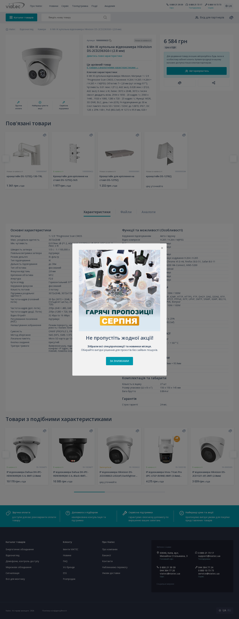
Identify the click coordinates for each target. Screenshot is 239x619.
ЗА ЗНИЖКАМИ (119, 361)
